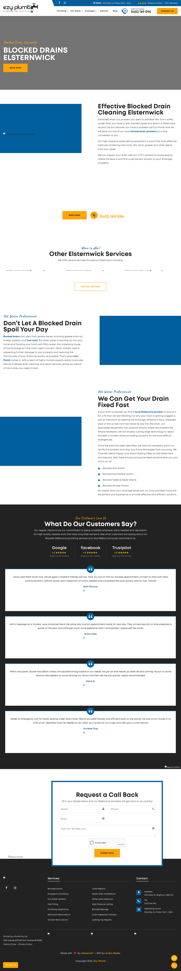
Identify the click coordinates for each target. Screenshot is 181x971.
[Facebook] (59, 3)
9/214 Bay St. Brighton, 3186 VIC (158, 895)
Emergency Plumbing (58, 894)
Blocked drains (11, 336)
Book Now (15, 68)
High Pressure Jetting (102, 904)
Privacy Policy (25, 944)
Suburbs (104, 11)
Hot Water (75, 11)
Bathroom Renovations (59, 915)
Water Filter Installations (103, 894)
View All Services (90, 287)
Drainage (89, 11)
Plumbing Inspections (58, 909)
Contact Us (167, 11)
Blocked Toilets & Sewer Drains (119, 480)
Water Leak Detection (102, 899)
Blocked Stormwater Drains (118, 474)
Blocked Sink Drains (114, 468)
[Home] (6, 878)
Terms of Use (9, 944)
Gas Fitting (53, 904)
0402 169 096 (141, 11)
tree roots (32, 340)
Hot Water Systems (57, 899)
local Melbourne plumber (149, 412)
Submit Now (107, 853)
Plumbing (61, 11)
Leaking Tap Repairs (102, 920)
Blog (115, 11)
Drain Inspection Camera (104, 915)
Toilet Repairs (98, 889)
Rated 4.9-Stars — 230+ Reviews (163, 3)
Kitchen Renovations (58, 920)
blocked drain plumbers (143, 131)
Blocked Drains (55, 889)
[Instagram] (65, 3)
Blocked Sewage (100, 909)
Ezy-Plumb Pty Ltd (18, 936)
